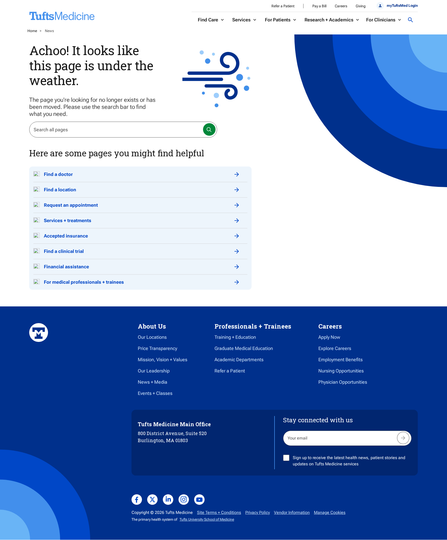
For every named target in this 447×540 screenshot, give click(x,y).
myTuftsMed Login (402, 5)
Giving (361, 6)
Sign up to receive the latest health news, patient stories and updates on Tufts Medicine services (349, 460)
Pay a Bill (319, 6)
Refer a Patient (282, 6)
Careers (341, 6)
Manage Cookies (329, 512)
